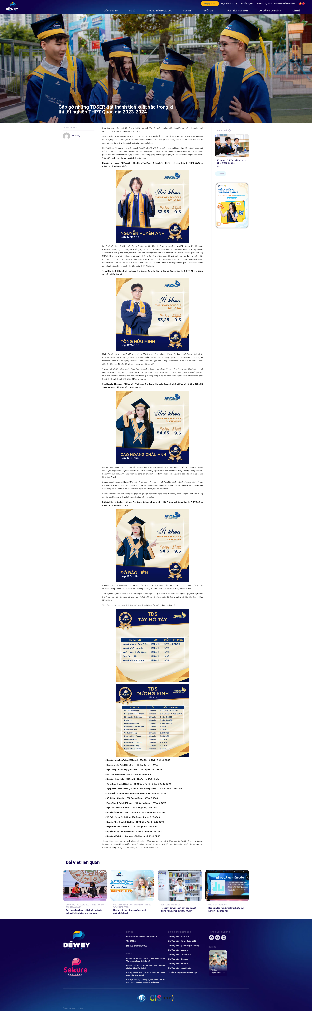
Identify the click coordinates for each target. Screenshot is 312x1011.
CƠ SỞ (132, 10)
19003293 (131, 941)
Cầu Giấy (70, 905)
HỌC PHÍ (187, 10)
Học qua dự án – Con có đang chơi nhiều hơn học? (129, 911)
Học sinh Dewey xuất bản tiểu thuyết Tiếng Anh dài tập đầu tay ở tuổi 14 (178, 909)
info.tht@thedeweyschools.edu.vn (142, 936)
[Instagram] (223, 937)
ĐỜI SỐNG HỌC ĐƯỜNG (270, 10)
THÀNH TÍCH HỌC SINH (236, 10)
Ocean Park (75, 907)
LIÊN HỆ (296, 10)
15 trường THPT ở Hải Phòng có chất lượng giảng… (231, 161)
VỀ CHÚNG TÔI (111, 10)
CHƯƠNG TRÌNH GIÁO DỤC (159, 10)
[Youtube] (217, 937)
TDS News (80, 905)
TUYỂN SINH (208, 10)
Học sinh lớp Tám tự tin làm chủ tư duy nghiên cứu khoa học (226, 909)
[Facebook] (211, 937)
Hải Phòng (91, 905)
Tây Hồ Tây (175, 905)
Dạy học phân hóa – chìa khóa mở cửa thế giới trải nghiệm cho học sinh (84, 911)
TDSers (221, 173)
